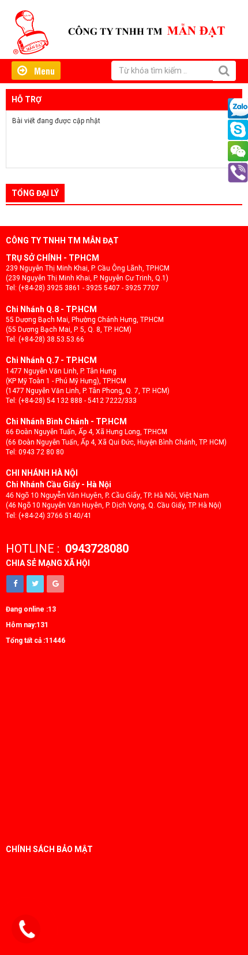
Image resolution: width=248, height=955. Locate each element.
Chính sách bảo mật (49, 849)
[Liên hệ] (27, 930)
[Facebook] (15, 584)
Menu (41, 70)
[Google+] (55, 584)
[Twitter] (35, 584)
